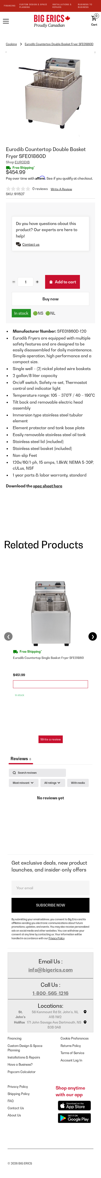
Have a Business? (20, 1064)
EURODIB (22, 162)
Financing (15, 1038)
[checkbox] (78, 783)
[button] (13, 21)
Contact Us (16, 1108)
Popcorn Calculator (22, 1072)
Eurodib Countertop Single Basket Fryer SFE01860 (48, 658)
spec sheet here (47, 485)
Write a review (50, 739)
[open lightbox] (50, 93)
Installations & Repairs (24, 1057)
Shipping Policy (19, 1094)
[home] (50, 21)
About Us (14, 1115)
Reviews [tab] (21, 758)
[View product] (50, 684)
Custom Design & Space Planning (25, 1048)
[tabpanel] (50, 810)
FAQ (11, 1101)
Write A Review (61, 189)
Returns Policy (71, 1046)
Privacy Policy (56, 938)
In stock (21, 313)
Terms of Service (72, 1053)
